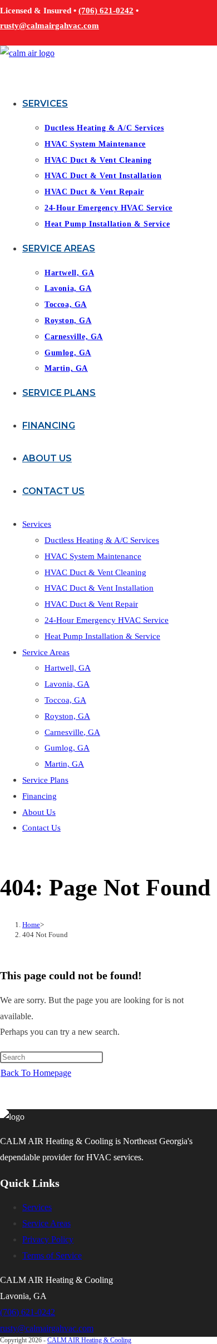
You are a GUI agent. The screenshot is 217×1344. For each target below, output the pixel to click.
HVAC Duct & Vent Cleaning (95, 572)
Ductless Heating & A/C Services (102, 540)
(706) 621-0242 (106, 10)
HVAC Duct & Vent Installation (99, 587)
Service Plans (45, 780)
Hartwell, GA (68, 667)
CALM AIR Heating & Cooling (89, 1340)
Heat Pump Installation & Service (102, 636)
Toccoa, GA (65, 700)
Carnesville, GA (72, 732)
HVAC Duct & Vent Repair (91, 604)
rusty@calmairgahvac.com (49, 25)
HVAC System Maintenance (93, 556)
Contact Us (41, 827)
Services (36, 524)
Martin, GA (64, 763)
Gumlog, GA (67, 747)
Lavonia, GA (67, 683)
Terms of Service (52, 1255)
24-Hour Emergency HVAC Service (107, 620)
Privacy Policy (47, 1239)
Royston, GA (67, 716)
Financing (39, 796)
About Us (39, 812)
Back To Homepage (36, 1073)
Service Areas (46, 652)
